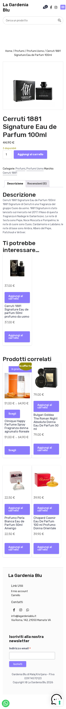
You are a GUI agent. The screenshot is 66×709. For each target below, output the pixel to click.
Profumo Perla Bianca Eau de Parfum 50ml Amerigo (14, 523)
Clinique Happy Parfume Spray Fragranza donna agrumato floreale (17, 426)
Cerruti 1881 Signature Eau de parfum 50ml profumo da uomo (17, 311)
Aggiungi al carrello (30, 154)
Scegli (12, 413)
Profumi (19, 51)
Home (8, 51)
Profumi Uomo (35, 51)
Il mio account (19, 591)
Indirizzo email (20, 649)
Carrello (15, 595)
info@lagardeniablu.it (23, 616)
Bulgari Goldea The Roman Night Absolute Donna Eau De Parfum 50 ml (46, 422)
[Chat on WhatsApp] (6, 703)
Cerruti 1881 (10, 172)
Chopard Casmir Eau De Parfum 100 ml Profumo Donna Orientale (45, 523)
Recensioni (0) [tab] (37, 183)
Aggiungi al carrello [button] (15, 297)
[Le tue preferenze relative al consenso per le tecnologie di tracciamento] (59, 702)
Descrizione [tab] (15, 183)
